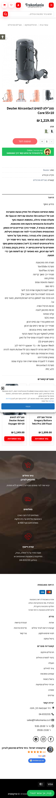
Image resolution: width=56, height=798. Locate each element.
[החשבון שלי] (18, 5)
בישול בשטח (48, 679)
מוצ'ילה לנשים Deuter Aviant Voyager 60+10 (16, 420)
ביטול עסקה (49, 638)
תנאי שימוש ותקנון (46, 633)
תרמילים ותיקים (31, 24)
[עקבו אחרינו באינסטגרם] (43, 739)
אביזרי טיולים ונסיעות (45, 684)
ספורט (51, 689)
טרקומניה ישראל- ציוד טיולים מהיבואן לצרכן (24, 747)
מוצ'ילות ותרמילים (15, 24)
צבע (52, 126)
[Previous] (49, 61)
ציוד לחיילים (49, 668)
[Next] (4, 61)
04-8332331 (45, 714)
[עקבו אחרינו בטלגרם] (36, 739)
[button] (2, 37)
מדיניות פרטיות (20, 627)
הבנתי (28, 406)
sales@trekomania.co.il (39, 720)
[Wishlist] (11, 5)
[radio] (52, 131)
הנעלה (51, 662)
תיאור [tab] (51, 197)
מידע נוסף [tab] (48, 204)
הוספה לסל (25, 141)
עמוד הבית (44, 24)
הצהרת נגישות (21, 622)
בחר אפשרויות (41, 438)
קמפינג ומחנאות (47, 673)
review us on (38, 760)
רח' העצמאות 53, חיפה (40, 708)
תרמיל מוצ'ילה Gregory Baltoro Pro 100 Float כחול (42, 420)
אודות (51, 622)
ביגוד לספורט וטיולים (45, 657)
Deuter (46, 170)
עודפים (51, 695)
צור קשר (23, 633)
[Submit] (5, 14)
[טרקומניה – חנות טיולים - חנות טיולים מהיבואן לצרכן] (34, 5)
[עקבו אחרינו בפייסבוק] (51, 739)
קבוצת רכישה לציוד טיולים (43, 627)
